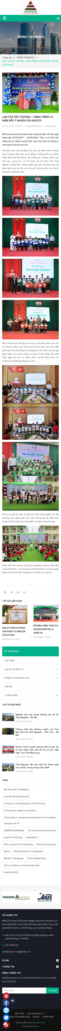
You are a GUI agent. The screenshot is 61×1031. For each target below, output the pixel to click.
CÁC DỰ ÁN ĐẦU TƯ (14, 669)
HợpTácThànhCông (13, 837)
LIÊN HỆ (8, 686)
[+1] (24, 592)
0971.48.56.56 (11, 945)
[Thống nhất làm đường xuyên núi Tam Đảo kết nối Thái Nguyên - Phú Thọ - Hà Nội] (8, 731)
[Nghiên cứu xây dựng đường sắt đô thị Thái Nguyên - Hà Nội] (8, 717)
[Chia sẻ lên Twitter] (11, 592)
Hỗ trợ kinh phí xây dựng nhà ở (42, 830)
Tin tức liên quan (12, 601)
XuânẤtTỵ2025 (11, 872)
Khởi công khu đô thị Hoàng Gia (18, 844)
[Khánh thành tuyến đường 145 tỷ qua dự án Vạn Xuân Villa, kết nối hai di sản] (8, 749)
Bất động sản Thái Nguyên (16, 789)
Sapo (36, 1026)
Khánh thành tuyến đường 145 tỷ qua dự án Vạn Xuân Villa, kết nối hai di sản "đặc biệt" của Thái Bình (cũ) (37, 750)
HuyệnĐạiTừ (32, 837)
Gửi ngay (52, 990)
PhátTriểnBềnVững (36, 858)
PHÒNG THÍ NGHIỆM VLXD (17, 678)
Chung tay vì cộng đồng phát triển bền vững (24, 803)
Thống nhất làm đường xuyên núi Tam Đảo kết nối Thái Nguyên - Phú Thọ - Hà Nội (37, 732)
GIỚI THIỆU (10, 660)
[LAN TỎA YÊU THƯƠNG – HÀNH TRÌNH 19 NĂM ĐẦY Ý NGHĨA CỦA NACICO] (30, 92)
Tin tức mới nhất (11, 705)
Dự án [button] (5, 960)
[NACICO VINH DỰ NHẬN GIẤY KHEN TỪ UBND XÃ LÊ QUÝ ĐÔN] (15, 614)
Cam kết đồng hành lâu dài (16, 796)
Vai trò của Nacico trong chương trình (21, 865)
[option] (15, 622)
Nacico (7, 851)
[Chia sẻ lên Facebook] (5, 592)
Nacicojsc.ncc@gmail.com (17, 952)
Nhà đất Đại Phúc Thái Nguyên (28, 851)
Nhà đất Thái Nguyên (14, 858)
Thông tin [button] (8, 967)
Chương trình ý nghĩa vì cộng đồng (20, 810)
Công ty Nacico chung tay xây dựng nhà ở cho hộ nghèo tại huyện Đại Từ (30, 820)
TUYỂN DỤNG (11, 695)
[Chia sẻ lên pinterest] (18, 592)
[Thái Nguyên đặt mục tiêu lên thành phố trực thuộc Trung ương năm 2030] (8, 767)
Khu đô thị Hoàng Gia (46, 844)
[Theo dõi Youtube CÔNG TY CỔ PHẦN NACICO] (13, 1001)
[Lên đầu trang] (53, 1016)
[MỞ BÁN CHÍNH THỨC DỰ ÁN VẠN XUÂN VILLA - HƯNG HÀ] (46, 613)
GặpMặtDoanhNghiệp (14, 830)
